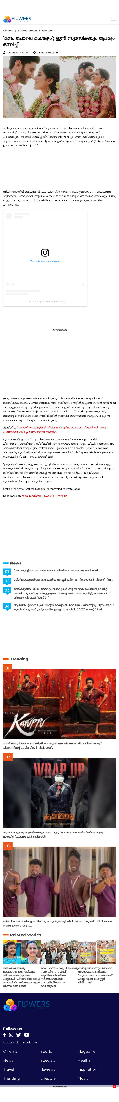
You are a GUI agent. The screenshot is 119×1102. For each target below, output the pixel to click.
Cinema (8, 30)
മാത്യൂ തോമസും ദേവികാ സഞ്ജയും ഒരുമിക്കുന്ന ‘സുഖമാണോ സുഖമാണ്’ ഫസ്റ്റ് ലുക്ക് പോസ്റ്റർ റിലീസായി (95, 975)
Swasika (49, 495)
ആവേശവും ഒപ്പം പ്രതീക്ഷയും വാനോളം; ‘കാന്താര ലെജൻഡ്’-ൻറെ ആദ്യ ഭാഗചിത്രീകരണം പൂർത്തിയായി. (53, 835)
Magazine (86, 1051)
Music (82, 1078)
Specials (47, 1060)
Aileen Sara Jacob (18, 52)
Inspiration (87, 1069)
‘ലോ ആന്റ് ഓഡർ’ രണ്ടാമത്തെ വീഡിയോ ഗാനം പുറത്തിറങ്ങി (56, 570)
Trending (47, 30)
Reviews (47, 1069)
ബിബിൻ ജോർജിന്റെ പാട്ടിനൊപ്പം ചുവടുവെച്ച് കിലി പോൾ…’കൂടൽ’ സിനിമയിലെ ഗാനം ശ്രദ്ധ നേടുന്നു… (57, 924)
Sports (46, 1051)
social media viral (32, 495)
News (15, 563)
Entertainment (27, 30)
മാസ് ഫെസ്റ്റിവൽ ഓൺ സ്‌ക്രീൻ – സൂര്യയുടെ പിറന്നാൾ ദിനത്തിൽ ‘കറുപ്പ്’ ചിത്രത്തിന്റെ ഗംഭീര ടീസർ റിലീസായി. (52, 746)
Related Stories (25, 935)
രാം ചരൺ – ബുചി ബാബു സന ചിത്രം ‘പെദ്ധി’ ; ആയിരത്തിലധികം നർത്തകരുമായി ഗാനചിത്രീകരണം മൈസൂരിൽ (59, 977)
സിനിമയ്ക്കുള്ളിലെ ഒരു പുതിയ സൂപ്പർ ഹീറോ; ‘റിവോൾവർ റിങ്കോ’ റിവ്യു (63, 580)
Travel (8, 1069)
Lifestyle (48, 1078)
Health (83, 1060)
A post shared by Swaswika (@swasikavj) (45, 301)
